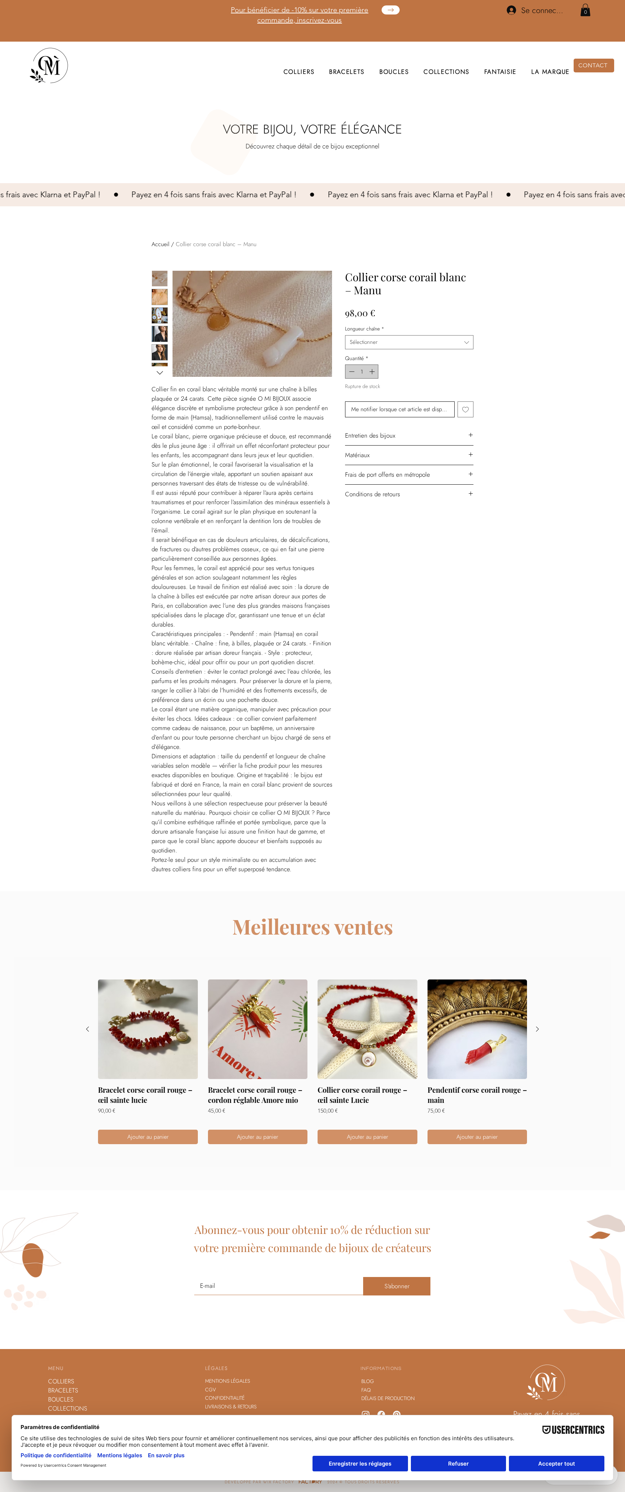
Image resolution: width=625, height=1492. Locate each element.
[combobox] (409, 342)
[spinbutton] (362, 371)
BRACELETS (63, 1390)
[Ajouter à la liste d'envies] (465, 409)
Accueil (160, 244)
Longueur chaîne (364, 328)
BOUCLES (60, 1399)
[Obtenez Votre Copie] (391, 9)
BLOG (367, 1381)
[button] (585, 10)
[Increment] (373, 371)
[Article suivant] (537, 1029)
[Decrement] (351, 371)
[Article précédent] (87, 1029)
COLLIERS (61, 1381)
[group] (312, 1062)
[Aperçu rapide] (148, 1029)
